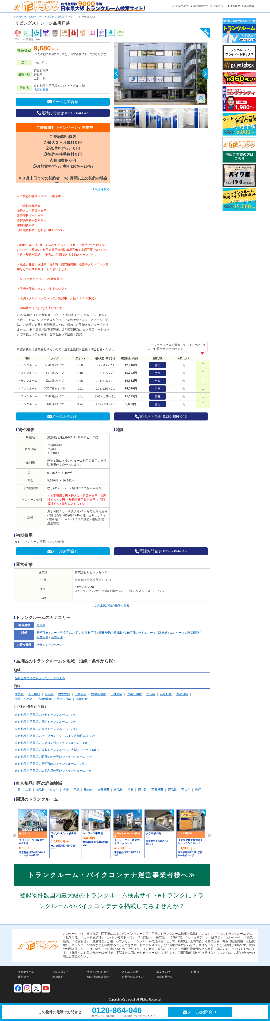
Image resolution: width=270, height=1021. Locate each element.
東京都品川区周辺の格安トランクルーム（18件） (47, 714)
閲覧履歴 (235, 6)
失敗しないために (98, 972)
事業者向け (163, 972)
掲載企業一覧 (164, 976)
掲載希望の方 (200, 6)
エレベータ (177, 632)
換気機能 (193, 632)
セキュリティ (147, 632)
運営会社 (23, 976)
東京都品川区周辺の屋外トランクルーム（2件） (46, 729)
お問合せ (196, 972)
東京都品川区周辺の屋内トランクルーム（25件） (47, 721)
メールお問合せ (65, 102)
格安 (39, 644)
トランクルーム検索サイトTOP (28, 16)
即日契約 (105, 632)
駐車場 (162, 632)
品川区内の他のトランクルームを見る (40, 678)
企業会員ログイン (133, 976)
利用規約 (58, 976)
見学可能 (42, 632)
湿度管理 (42, 637)
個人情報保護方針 (98, 976)
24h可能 (130, 632)
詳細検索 (249, 6)
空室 (158, 365)
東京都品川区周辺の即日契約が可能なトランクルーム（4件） (55, 756)
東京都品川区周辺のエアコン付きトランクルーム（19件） (53, 742)
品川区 (61, 16)
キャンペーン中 (55, 644)
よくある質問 (130, 972)
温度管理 (57, 637)
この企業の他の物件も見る (112, 605)
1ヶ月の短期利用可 (83, 632)
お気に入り (219, 6)
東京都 (50, 16)
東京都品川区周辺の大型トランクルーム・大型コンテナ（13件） (58, 749)
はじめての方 (181, 6)
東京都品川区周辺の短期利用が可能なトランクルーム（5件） (55, 770)
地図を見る (41, 89)
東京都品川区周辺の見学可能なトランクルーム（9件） (51, 763)
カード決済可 (60, 632)
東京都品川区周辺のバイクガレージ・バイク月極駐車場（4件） (57, 736)
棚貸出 (117, 632)
